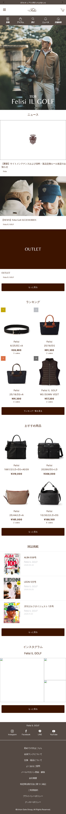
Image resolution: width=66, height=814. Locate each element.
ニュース (45, 22)
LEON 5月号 (30, 582)
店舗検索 (58, 22)
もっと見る (33, 287)
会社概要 (33, 778)
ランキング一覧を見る (33, 411)
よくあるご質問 (33, 766)
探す (33, 22)
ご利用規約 (33, 790)
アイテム (20, 22)
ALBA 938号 (30, 557)
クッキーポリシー (33, 802)
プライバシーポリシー (33, 796)
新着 (8, 22)
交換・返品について (33, 760)
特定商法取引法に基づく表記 (33, 784)
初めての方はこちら (33, 748)
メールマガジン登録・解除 (33, 772)
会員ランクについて (33, 754)
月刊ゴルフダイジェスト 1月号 (39, 606)
